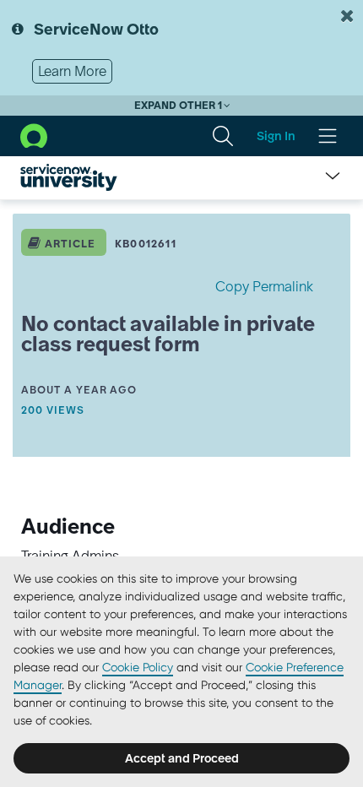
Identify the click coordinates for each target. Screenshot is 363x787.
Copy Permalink (264, 286)
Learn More (72, 70)
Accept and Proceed (182, 758)
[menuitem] (223, 136)
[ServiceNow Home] (33, 134)
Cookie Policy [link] (137, 667)
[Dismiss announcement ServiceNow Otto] (347, 16)
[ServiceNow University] (68, 177)
